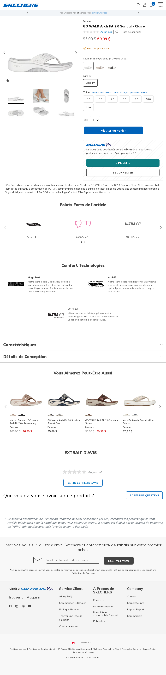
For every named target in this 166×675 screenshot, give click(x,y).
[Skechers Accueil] (21, 5)
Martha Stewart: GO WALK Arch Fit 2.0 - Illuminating (24, 422)
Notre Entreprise (103, 606)
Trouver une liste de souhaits (70, 617)
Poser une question (144, 495)
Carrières (98, 600)
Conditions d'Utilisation (83, 652)
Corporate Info (135, 602)
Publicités (99, 621)
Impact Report (135, 609)
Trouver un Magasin (24, 597)
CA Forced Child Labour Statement (74, 649)
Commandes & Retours (72, 602)
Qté (86, 120)
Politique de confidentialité (126, 570)
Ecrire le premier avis (82, 482)
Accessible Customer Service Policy (139, 649)
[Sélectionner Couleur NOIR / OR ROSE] (112, 66)
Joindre (14, 589)
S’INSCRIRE (123, 162)
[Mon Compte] (144, 4)
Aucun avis (106, 31)
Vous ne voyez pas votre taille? (130, 92)
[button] (16, 96)
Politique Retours (69, 609)
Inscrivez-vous (118, 560)
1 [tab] (81, 242)
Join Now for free (99, 13)
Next (160, 227)
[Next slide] (138, 12)
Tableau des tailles (101, 92)
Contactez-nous (68, 626)
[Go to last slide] (4, 52)
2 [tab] (84, 242)
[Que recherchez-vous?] (138, 4)
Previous (5, 227)
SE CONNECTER (123, 172)
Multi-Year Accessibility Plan (106, 649)
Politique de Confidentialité (42, 649)
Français (85, 642)
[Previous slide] (27, 12)
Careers (131, 596)
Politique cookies (18, 649)
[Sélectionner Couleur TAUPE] (100, 66)
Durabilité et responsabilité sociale (106, 614)
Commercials (134, 615)
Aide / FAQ (65, 596)
